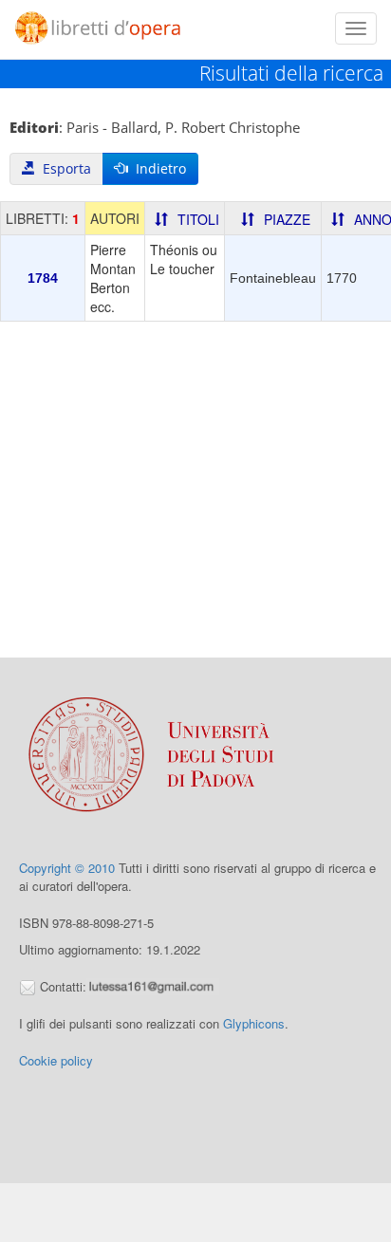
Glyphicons (254, 1023)
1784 (43, 278)
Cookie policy (56, 1060)
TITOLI (198, 219)
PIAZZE (287, 219)
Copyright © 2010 (67, 868)
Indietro (157, 168)
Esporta (63, 168)
